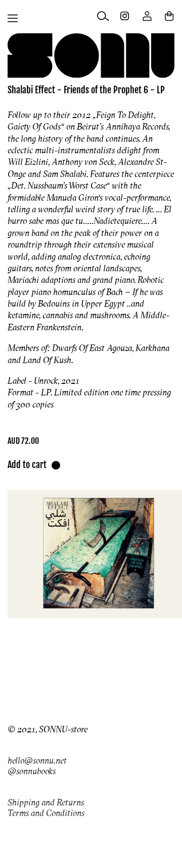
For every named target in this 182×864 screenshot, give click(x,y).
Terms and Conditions (46, 813)
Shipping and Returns (46, 802)
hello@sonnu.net (37, 760)
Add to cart (27, 464)
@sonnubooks (32, 771)
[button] (13, 18)
